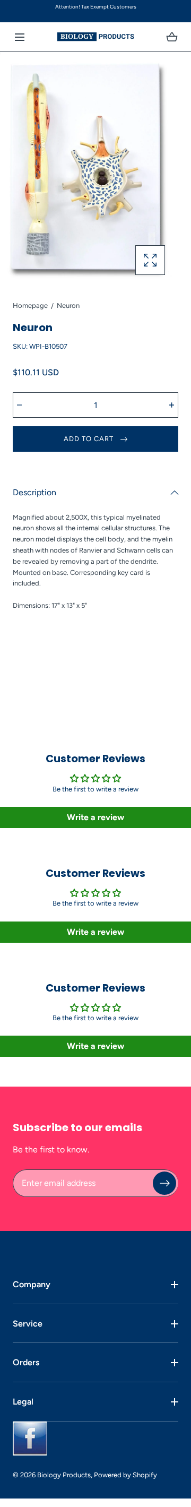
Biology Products (64, 1475)
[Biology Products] (95, 36)
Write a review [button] (95, 817)
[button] (19, 37)
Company (31, 1284)
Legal (23, 1402)
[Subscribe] (164, 1183)
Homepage (30, 305)
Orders (26, 1362)
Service (27, 1324)
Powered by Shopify (125, 1475)
